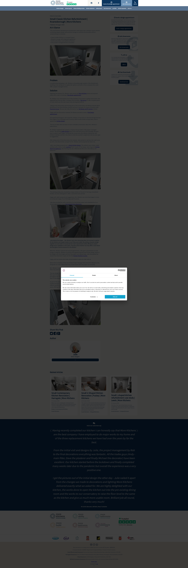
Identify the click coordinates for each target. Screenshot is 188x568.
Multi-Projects (99, 8)
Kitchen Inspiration (122, 8)
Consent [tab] (72, 275)
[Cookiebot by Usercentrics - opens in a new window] (119, 270)
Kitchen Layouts (68, 8)
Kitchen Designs (60, 8)
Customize (93, 296)
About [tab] (116, 275)
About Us (130, 8)
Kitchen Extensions (90, 8)
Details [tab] (94, 275)
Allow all (115, 296)
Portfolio (114, 8)
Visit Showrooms (107, 8)
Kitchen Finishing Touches (79, 8)
